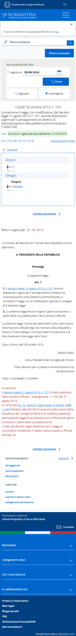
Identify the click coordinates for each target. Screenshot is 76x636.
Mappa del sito (10, 611)
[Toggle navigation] (65, 15)
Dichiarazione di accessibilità (19, 622)
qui (57, 31)
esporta (9, 491)
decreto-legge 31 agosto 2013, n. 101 (30, 288)
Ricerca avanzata (59, 53)
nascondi (12, 149)
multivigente (55, 93)
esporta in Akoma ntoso (17, 497)
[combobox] (38, 42)
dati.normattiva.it (12, 627)
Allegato (18, 186)
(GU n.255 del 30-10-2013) (17, 141)
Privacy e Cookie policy (15, 601)
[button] (59, 72)
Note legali (8, 606)
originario (23, 93)
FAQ (4, 616)
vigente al (16, 72)
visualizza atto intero (63, 141)
